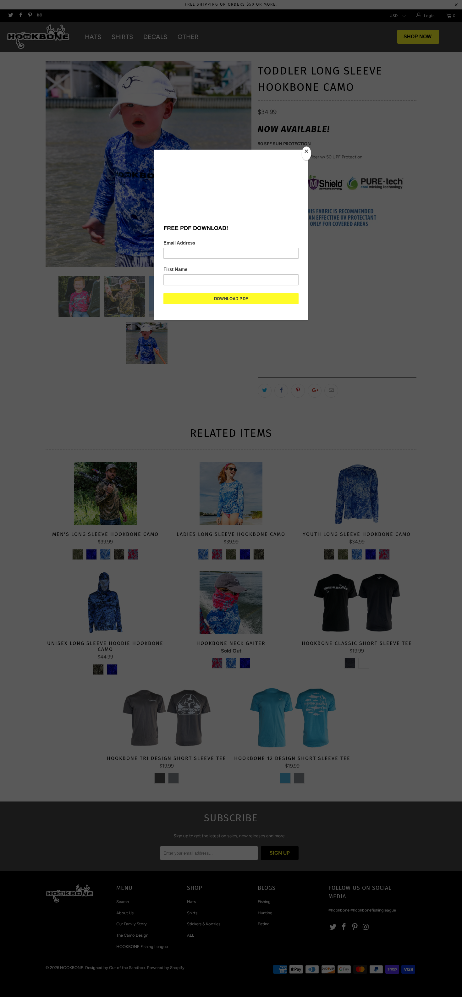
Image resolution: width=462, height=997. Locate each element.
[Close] (306, 153)
